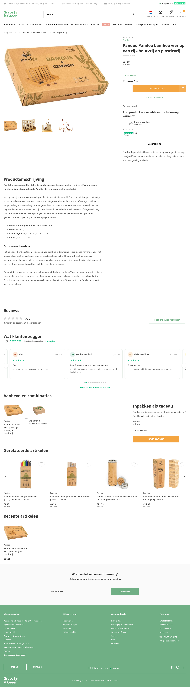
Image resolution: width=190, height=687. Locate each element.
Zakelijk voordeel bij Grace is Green (153, 24)
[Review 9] (99, 382)
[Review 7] (96, 382)
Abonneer (125, 591)
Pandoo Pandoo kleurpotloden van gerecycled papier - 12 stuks (20, 498)
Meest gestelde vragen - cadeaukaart (19, 647)
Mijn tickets (67, 628)
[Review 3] (88, 382)
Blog (175, 24)
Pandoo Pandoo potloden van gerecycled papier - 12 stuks (70, 498)
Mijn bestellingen (70, 624)
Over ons (7, 639)
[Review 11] (103, 382)
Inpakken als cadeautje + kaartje (38, 422)
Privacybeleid (9, 632)
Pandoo (126, 40)
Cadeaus (95, 24)
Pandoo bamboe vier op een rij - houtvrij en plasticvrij (11, 428)
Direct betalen (154, 97)
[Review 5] (92, 382)
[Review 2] (86, 382)
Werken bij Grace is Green (14, 636)
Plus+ (106, 680)
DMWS (100, 680)
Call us (14, 667)
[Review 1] (84, 382)
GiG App (7, 651)
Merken (129, 24)
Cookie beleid (9, 628)
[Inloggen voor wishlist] (182, 88)
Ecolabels (117, 24)
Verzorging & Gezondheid (30, 24)
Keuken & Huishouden (57, 24)
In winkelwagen (156, 88)
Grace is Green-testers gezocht (16, 643)
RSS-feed (114, 680)
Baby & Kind (9, 24)
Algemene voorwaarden (14, 624)
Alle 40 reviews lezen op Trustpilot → (95, 387)
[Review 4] (90, 382)
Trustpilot (50, 341)
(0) (135, 55)
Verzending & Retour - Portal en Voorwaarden (23, 621)
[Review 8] (97, 382)
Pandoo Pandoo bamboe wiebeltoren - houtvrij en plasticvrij (161, 498)
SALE (106, 24)
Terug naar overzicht (12, 32)
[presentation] (107, 76)
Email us (37, 667)
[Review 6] (94, 382)
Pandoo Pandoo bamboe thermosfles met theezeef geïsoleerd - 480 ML (117, 498)
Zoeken (133, 14)
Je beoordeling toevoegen (167, 320)
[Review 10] (101, 382)
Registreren (68, 621)
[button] (10, 126)
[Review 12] (105, 382)
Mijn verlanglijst (69, 632)
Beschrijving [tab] (154, 143)
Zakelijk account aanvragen (15, 655)
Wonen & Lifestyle (79, 24)
